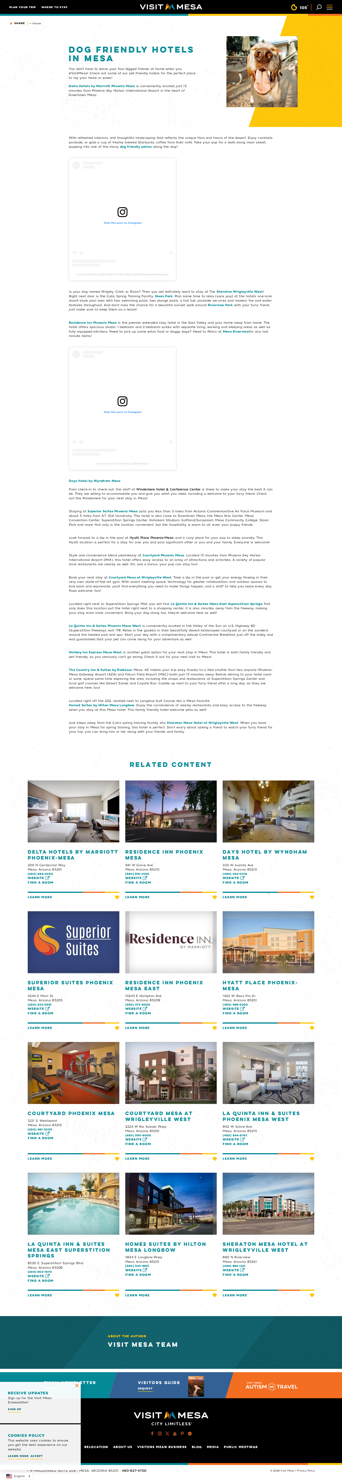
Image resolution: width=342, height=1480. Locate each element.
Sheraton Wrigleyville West (240, 291)
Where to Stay (54, 7)
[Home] (171, 6)
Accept (36, 1456)
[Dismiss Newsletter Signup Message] (77, 1386)
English (19, 1476)
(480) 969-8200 (235, 1004)
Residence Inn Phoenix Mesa (93, 322)
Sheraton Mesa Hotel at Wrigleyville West (202, 723)
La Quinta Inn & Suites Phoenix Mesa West (105, 626)
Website (36, 878)
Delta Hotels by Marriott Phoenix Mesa (102, 86)
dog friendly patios (136, 147)
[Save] (117, 897)
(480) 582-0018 (235, 873)
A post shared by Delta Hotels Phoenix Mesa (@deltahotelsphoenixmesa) (122, 274)
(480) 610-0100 (137, 873)
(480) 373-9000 (137, 1004)
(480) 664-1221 (234, 1265)
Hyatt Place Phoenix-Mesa (260, 986)
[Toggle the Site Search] (319, 7)
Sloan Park (164, 296)
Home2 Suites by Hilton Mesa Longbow (166, 1247)
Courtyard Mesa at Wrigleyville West (159, 1116)
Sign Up (14, 1409)
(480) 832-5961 (39, 1004)
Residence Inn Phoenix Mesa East (164, 986)
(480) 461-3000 (40, 1129)
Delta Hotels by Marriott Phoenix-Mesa (73, 855)
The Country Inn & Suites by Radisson (100, 670)
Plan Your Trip (22, 7)
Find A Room (41, 882)
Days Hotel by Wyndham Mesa (265, 855)
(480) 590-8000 (138, 1135)
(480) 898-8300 (40, 873)
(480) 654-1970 (40, 1271)
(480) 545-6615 (137, 1265)
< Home (35, 23)
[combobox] (18, 1476)
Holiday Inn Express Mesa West (95, 652)
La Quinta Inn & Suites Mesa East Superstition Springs (216, 604)
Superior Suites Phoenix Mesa (112, 511)
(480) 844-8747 (235, 1135)
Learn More (40, 897)
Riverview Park (220, 305)
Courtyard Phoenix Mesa (71, 1113)
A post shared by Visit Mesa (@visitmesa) (122, 463)
